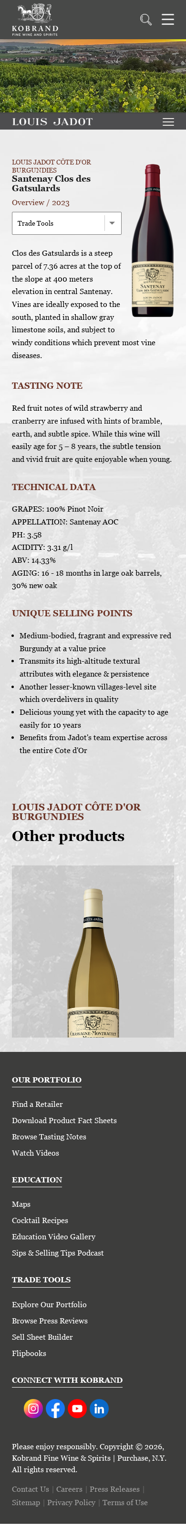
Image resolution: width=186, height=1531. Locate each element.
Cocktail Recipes (40, 1220)
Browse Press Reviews (50, 1320)
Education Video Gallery (53, 1236)
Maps (21, 1204)
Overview (28, 202)
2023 (61, 202)
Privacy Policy (71, 1502)
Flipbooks (29, 1353)
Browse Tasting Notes (49, 1136)
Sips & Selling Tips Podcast (58, 1253)
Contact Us (30, 1489)
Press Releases (115, 1489)
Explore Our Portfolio (49, 1304)
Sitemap (26, 1502)
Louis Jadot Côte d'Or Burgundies (51, 166)
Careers (69, 1489)
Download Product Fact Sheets (64, 1120)
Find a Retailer (37, 1104)
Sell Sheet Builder (42, 1337)
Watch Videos (35, 1153)
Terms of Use (125, 1502)
